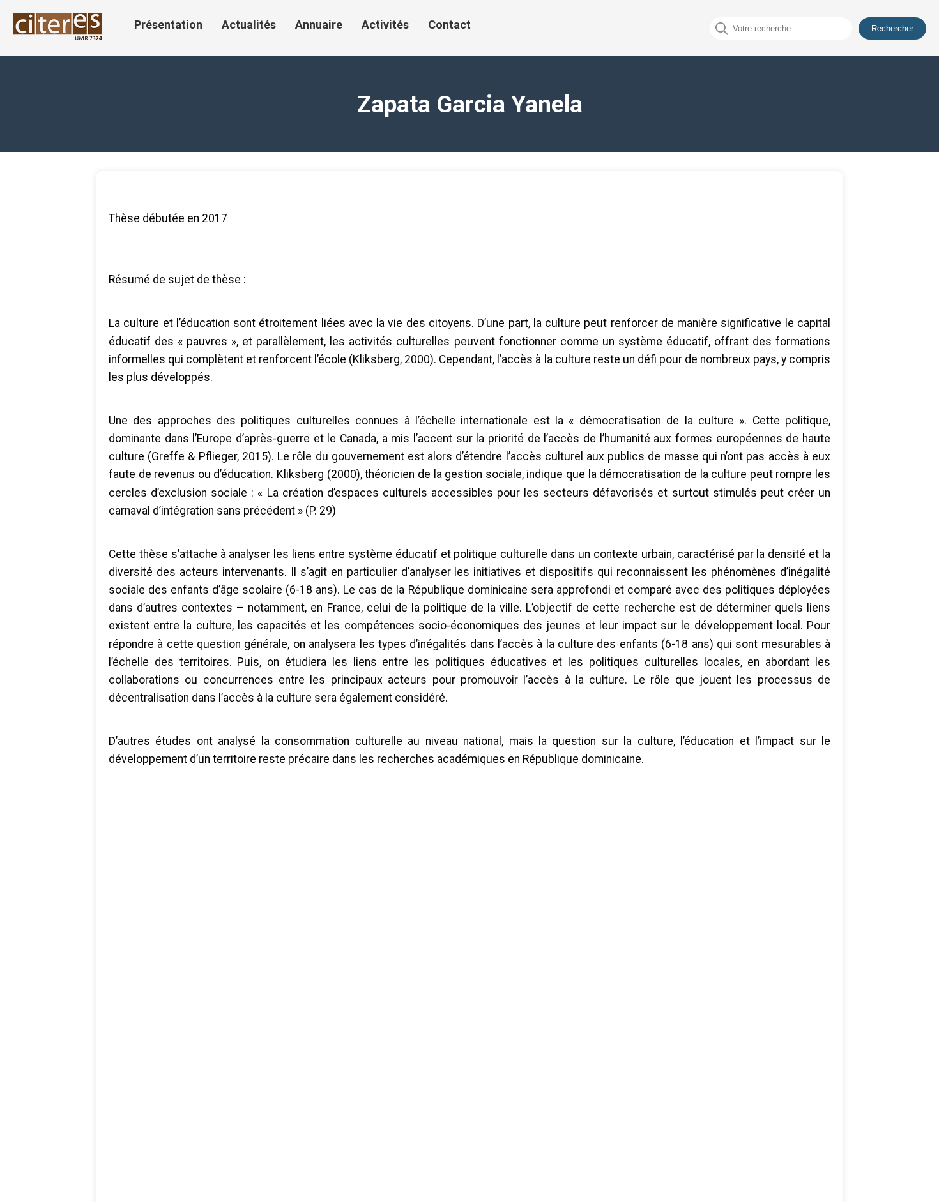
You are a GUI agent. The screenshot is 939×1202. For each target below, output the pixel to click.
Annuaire (318, 24)
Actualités (249, 24)
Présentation (168, 24)
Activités (385, 24)
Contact (449, 24)
